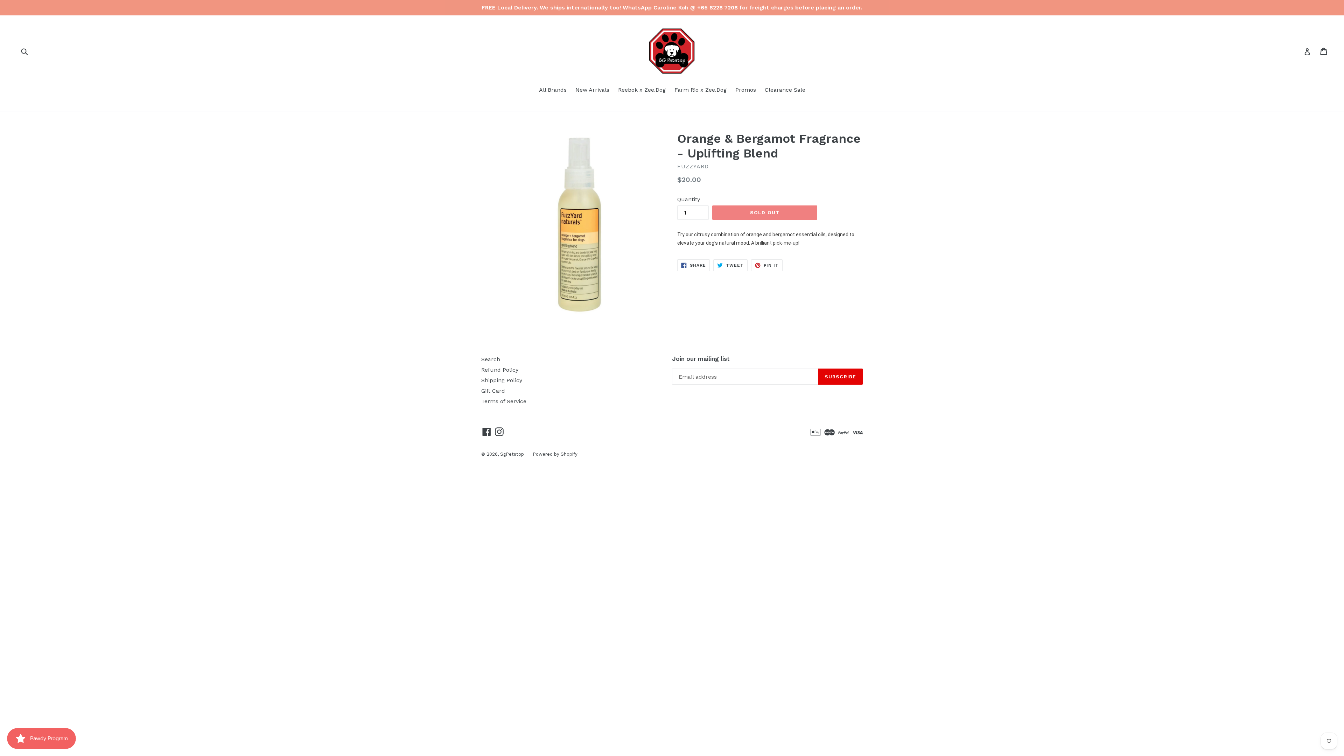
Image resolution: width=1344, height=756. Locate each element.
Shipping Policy (501, 380)
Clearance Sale (785, 89)
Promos (745, 89)
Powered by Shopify (555, 454)
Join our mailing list (701, 358)
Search (490, 359)
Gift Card (493, 390)
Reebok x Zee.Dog (642, 89)
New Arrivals (592, 89)
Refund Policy (499, 369)
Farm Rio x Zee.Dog (700, 89)
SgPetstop (512, 454)
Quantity (688, 199)
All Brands (553, 89)
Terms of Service (503, 401)
